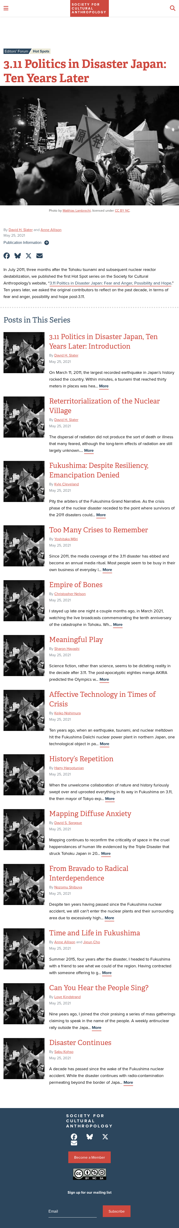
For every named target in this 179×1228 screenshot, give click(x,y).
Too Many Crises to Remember (98, 530)
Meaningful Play (76, 639)
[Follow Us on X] (105, 1137)
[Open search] (172, 8)
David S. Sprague (68, 822)
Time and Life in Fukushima (94, 933)
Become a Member (89, 1157)
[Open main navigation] (6, 8)
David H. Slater (21, 229)
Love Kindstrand (67, 996)
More (104, 386)
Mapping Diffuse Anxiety (90, 813)
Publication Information (22, 242)
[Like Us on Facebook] (74, 1137)
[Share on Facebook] (6, 256)
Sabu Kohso (63, 1051)
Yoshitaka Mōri (66, 538)
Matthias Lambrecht (77, 210)
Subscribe (117, 1211)
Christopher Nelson (70, 593)
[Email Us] (74, 1143)
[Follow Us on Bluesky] (89, 1137)
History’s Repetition (81, 758)
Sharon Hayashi (66, 648)
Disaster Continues (80, 1042)
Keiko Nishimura (67, 713)
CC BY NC (122, 210)
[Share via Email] (39, 256)
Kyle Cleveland (66, 484)
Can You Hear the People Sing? (98, 987)
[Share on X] (28, 256)
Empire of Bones (76, 584)
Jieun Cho (91, 941)
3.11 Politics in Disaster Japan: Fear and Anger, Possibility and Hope (110, 283)
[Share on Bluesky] (17, 256)
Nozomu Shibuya (68, 887)
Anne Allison (51, 229)
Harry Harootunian (69, 767)
